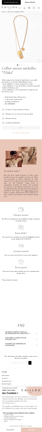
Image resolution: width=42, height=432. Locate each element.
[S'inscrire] (29, 363)
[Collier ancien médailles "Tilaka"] (15, 301)
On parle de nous (6, 381)
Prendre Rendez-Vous (11, 2)
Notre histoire (5, 375)
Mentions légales (6, 384)
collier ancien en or (31, 190)
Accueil (3, 11)
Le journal (4, 378)
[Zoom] (39, 60)
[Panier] (33, 8)
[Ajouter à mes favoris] (25, 286)
